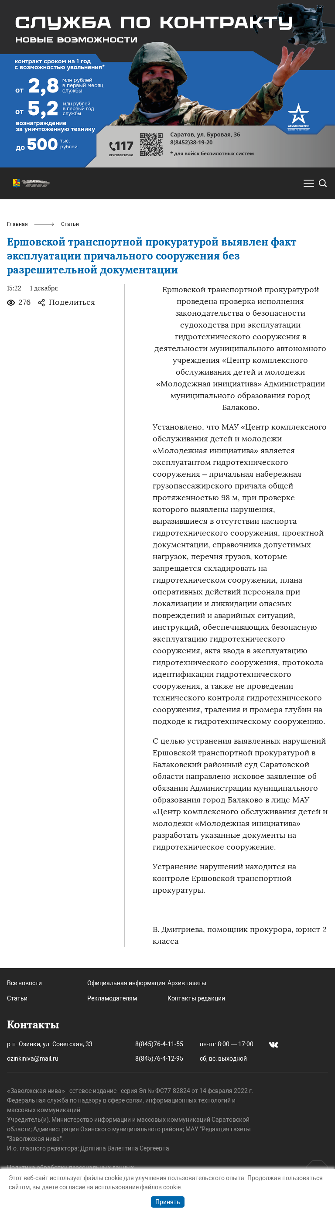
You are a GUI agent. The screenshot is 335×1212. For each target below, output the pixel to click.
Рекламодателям (112, 998)
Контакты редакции (196, 998)
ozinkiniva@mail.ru (32, 1058)
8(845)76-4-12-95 (159, 1058)
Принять (167, 1201)
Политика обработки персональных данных (70, 1167)
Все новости (24, 983)
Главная (17, 224)
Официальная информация (126, 983)
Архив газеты (187, 983)
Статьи (17, 998)
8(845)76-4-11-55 (159, 1044)
